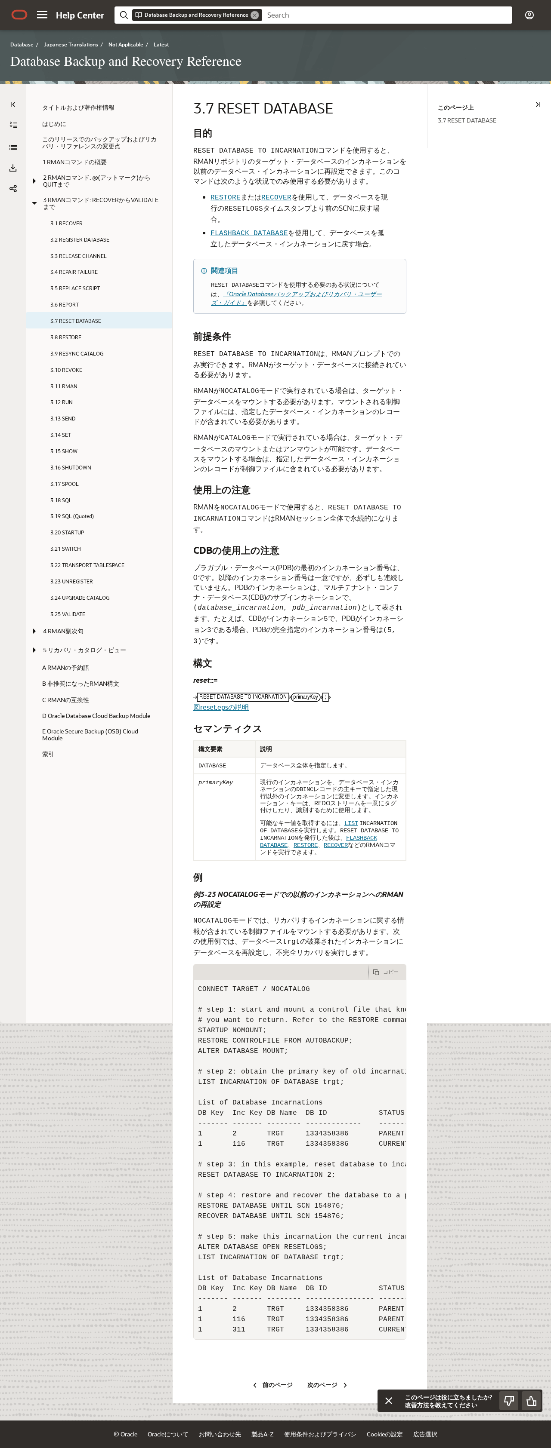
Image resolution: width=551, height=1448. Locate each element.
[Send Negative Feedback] (508, 1400)
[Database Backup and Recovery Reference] (13, 147)
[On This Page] (538, 104)
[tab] (281, 972)
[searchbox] (387, 15)
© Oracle (125, 1434)
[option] (494, 119)
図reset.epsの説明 (221, 707)
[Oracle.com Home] (19, 15)
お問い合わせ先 (220, 1434)
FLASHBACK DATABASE (249, 233)
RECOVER (276, 198)
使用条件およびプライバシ (320, 1434)
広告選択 (425, 1434)
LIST (351, 823)
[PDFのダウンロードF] (13, 168)
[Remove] (255, 15)
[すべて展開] (13, 125)
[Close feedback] (388, 1400)
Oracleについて (168, 1434)
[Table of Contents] (13, 104)
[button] (42, 14)
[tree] (99, 430)
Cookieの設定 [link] (385, 1434)
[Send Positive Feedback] (531, 1400)
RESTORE (225, 198)
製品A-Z (262, 1434)
